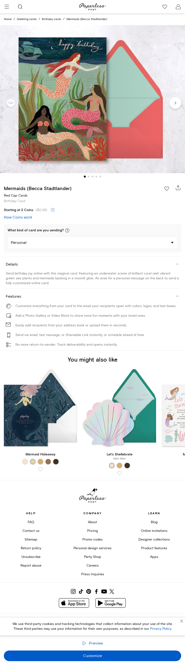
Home (8, 19)
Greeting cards (27, 19)
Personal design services (92, 548)
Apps (154, 557)
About (92, 522)
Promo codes (92, 539)
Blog (154, 522)
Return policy (31, 548)
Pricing (92, 531)
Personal (18, 242)
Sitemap (31, 539)
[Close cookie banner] (182, 621)
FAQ (31, 522)
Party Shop (92, 557)
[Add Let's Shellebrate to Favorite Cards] (119, 473)
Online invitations (154, 531)
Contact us (31, 531)
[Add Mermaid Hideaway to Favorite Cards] (40, 469)
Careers (92, 565)
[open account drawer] (178, 7)
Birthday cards (51, 19)
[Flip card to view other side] (15, 103)
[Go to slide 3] (92, 177)
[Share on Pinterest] (89, 591)
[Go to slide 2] (89, 177)
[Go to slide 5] (100, 177)
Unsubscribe (30, 557)
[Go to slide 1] (85, 177)
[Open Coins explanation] (53, 210)
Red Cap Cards (15, 195)
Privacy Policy (160, 629)
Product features (154, 548)
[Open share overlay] (178, 188)
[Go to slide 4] (96, 177)
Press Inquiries (92, 574)
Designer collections (154, 539)
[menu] (6, 7)
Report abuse (30, 565)
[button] (67, 230)
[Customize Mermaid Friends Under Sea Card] (92, 99)
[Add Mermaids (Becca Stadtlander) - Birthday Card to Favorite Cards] (167, 189)
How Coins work (18, 217)
